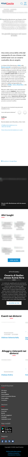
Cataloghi (4, 417)
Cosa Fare (6, 9)
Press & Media (5, 394)
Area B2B (3, 392)
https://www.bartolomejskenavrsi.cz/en (12, 130)
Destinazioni (4, 409)
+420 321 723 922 (6, 126)
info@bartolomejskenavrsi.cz (9, 125)
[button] (21, 3)
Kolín (19, 65)
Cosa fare (4, 411)
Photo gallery (5, 398)
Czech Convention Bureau (8, 396)
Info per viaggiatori (6, 415)
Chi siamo (4, 390)
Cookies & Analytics (13, 453)
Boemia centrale (5, 67)
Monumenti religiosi (7, 10)
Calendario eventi (6, 419)
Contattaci (4, 400)
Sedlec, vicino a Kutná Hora (15, 84)
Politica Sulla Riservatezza (13, 451)
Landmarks (13, 9)
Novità (3, 413)
